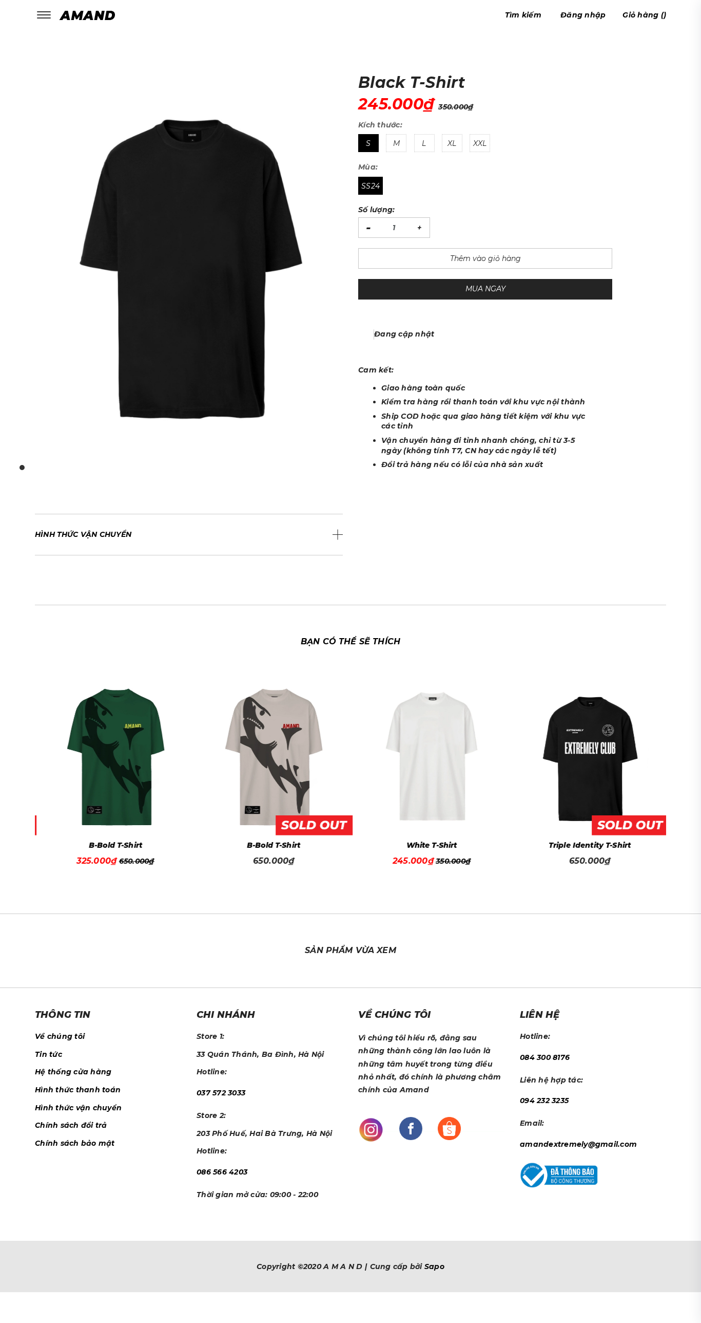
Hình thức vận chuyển (78, 1107)
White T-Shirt (430, 845)
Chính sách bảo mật (75, 1143)
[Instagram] (371, 1129)
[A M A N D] (90, 15)
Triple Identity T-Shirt (588, 845)
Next (668, 766)
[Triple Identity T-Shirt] (587, 757)
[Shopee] (449, 1127)
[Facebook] (410, 1127)
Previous (32, 766)
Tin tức (48, 1054)
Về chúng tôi (60, 1036)
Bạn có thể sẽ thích (350, 641)
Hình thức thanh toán (78, 1089)
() (644, 15)
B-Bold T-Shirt (114, 845)
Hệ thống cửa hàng (73, 1071)
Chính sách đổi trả (71, 1125)
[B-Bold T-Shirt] (114, 757)
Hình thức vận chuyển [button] (83, 534)
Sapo (434, 1266)
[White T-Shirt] (429, 757)
